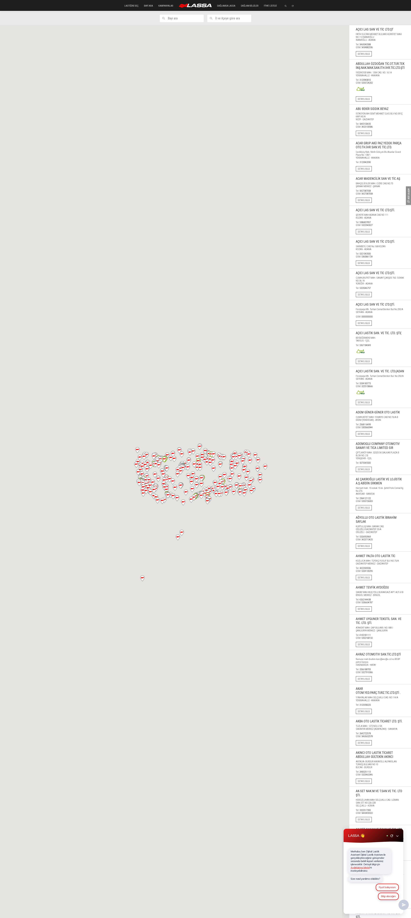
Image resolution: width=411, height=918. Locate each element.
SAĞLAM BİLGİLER (249, 5)
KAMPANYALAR (165, 5)
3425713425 (367, 539)
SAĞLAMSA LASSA (226, 5)
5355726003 (367, 501)
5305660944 (367, 427)
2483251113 (365, 771)
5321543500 (365, 253)
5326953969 (365, 536)
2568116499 (365, 424)
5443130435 (365, 123)
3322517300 (365, 810)
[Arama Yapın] (284, 6)
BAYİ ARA (148, 5)
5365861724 (367, 256)
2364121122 (365, 498)
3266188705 (365, 669)
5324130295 (367, 571)
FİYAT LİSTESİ (270, 5)
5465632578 (367, 736)
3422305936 (365, 568)
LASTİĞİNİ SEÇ (131, 5)
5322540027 (367, 225)
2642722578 (365, 733)
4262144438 (365, 599)
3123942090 (365, 162)
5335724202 (367, 82)
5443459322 (367, 813)
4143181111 (365, 635)
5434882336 (367, 47)
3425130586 (367, 126)
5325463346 (367, 774)
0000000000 (367, 316)
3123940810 (365, 79)
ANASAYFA (195, 6)
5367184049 (365, 345)
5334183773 (365, 383)
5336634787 (367, 602)
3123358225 (365, 704)
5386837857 (365, 222)
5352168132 (367, 638)
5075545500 (365, 462)
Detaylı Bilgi (364, 54)
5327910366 (367, 672)
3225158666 (367, 386)
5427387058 (365, 190)
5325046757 (365, 288)
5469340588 (365, 44)
